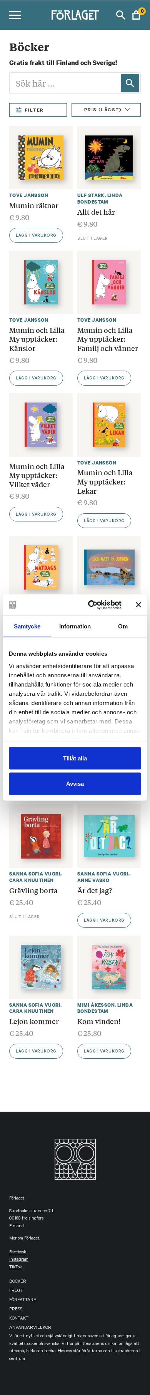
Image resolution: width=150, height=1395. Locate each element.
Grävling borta (33, 890)
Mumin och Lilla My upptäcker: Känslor (37, 338)
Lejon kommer (34, 1021)
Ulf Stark (91, 195)
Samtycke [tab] (27, 626)
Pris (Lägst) (103, 110)
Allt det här (96, 211)
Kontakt (18, 1318)
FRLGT (16, 1291)
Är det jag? (94, 890)
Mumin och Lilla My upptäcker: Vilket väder (37, 475)
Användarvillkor (30, 1328)
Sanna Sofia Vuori (34, 873)
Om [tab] (123, 626)
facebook (17, 1252)
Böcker (17, 1282)
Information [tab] (75, 626)
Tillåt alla (75, 758)
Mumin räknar (33, 205)
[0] (136, 15)
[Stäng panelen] (138, 605)
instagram (18, 1260)
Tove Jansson (28, 195)
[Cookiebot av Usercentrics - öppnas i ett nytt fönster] (91, 605)
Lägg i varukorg (36, 236)
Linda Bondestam (100, 198)
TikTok (15, 1267)
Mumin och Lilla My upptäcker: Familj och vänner (107, 338)
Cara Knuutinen (31, 880)
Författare (22, 1300)
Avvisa (75, 783)
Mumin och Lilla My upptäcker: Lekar (105, 481)
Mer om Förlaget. (24, 1238)
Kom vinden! (98, 1021)
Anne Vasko (93, 880)
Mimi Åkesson (96, 1005)
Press (15, 1309)
